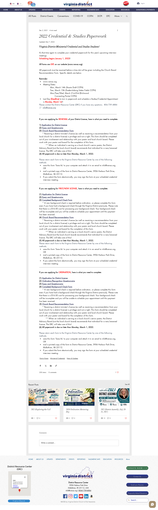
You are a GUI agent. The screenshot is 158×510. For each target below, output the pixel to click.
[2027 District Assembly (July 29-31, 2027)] (113, 397)
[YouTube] (81, 496)
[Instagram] (70, 496)
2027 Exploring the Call (41, 409)
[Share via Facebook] (40, 366)
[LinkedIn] (86, 496)
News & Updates (72, 358)
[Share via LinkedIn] (51, 366)
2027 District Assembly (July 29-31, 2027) (113, 410)
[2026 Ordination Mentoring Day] (79, 397)
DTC (108, 16)
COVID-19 (78, 16)
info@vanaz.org (71, 490)
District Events (46, 16)
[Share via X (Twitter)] (45, 366)
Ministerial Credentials (57, 358)
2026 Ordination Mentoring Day (77, 410)
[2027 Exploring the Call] (44, 397)
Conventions (63, 16)
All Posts (32, 16)
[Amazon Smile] (91, 496)
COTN (90, 16)
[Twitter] (76, 496)
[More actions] (117, 30)
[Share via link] (56, 366)
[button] (47, 9)
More (116, 16)
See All (127, 384)
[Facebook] (65, 496)
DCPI (99, 16)
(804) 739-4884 (85, 490)
